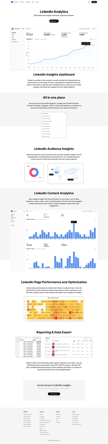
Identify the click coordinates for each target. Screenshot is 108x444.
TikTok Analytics (26, 418)
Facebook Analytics (27, 424)
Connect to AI (42, 426)
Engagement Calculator (44, 434)
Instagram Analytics (27, 414)
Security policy (75, 422)
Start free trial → (54, 393)
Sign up (94, 2)
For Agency (42, 416)
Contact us (58, 416)
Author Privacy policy (76, 424)
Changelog (58, 422)
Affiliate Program (43, 430)
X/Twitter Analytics (27, 422)
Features (28, 2)
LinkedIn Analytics (27, 426)
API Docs (58, 418)
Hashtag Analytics (27, 416)
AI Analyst (42, 424)
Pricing (36, 2)
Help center (58, 414)
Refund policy (75, 420)
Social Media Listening (44, 422)
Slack (41, 428)
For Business (42, 418)
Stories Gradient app (44, 432)
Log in (89, 2)
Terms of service (75, 414)
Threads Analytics (27, 420)
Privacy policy (75, 416)
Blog (33, 2)
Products (22, 2)
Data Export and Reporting (45, 420)
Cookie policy (75, 418)
